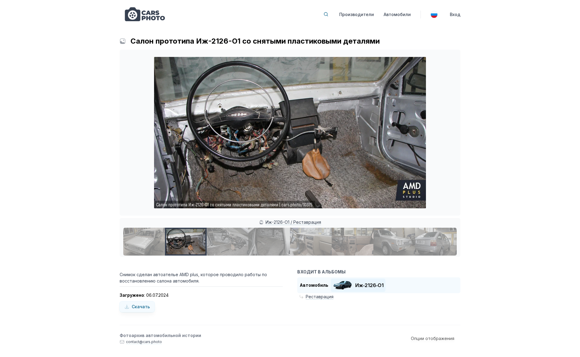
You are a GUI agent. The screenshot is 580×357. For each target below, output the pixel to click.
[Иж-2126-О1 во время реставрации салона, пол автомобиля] (269, 242)
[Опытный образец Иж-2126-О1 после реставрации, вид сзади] (436, 242)
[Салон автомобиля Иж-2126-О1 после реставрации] (311, 242)
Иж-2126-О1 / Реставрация (293, 222)
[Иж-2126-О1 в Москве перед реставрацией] (144, 242)
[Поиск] (326, 14)
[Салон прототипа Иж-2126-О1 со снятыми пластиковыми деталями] (186, 242)
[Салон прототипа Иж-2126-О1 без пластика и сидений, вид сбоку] (227, 242)
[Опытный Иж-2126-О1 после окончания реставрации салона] (394, 242)
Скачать (141, 306)
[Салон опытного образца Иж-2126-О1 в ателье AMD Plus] (352, 242)
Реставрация (320, 296)
